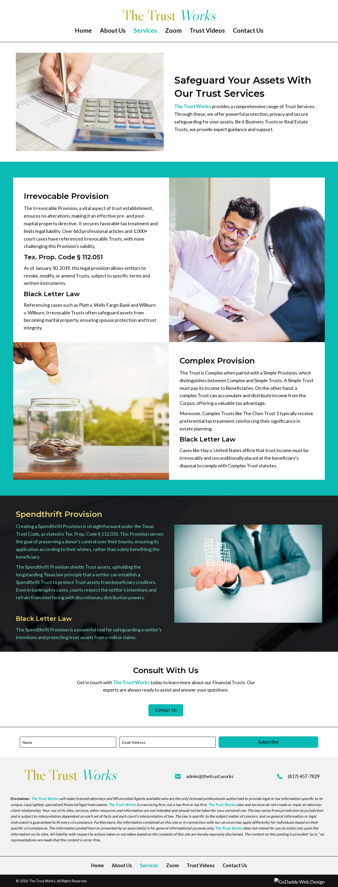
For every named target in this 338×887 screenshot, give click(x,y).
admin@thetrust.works (209, 776)
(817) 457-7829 (304, 776)
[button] (268, 742)
